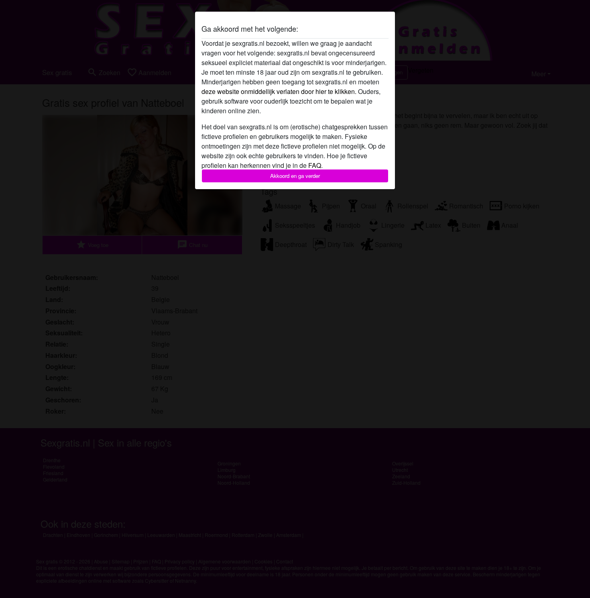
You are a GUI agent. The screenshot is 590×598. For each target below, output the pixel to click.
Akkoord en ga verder (295, 176)
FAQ (314, 165)
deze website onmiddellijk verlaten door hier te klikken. (278, 91)
